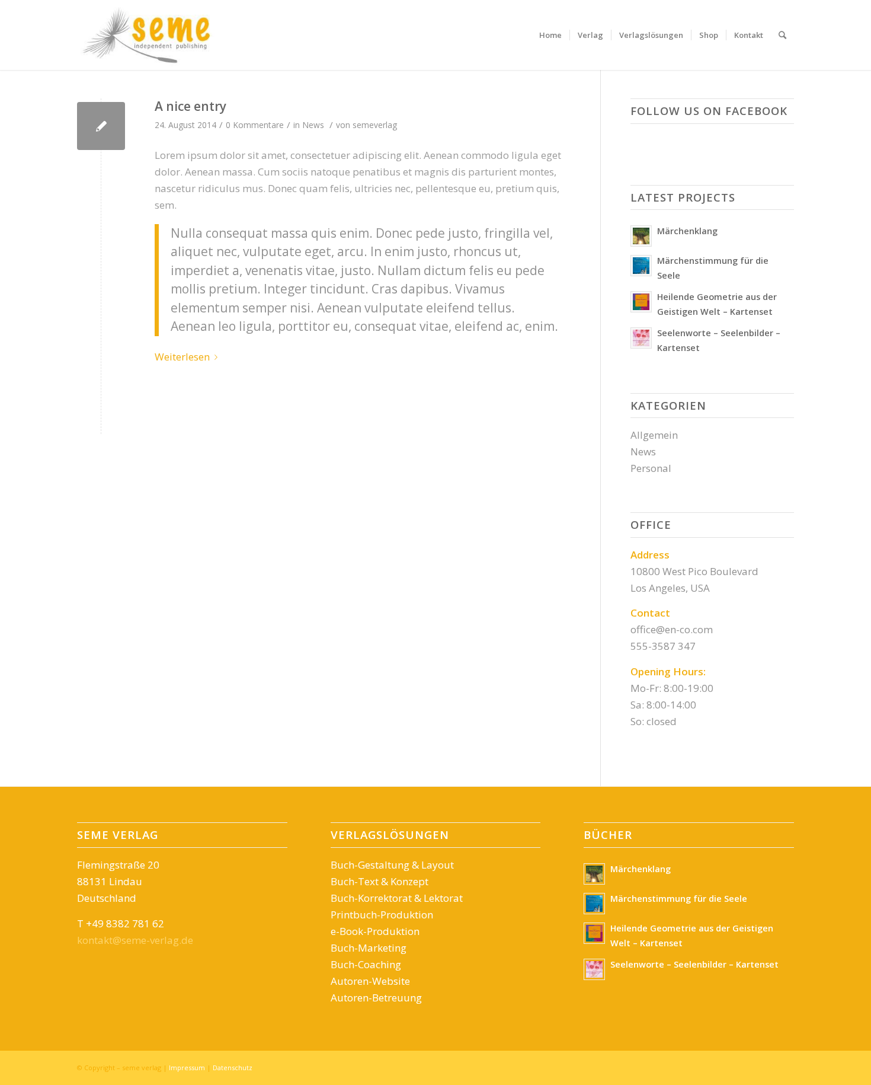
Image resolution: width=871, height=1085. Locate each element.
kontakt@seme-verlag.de (135, 940)
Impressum (187, 1067)
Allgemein (654, 435)
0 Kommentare (255, 124)
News (313, 124)
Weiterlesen (182, 356)
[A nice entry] (101, 126)
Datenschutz (232, 1067)
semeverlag (375, 124)
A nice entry (190, 106)
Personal (650, 468)
